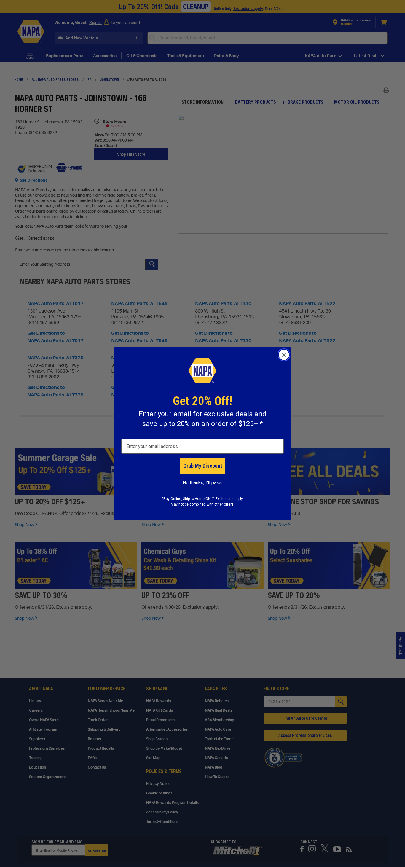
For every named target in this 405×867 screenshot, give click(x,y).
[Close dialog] (284, 355)
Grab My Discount (202, 466)
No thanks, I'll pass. (203, 482)
